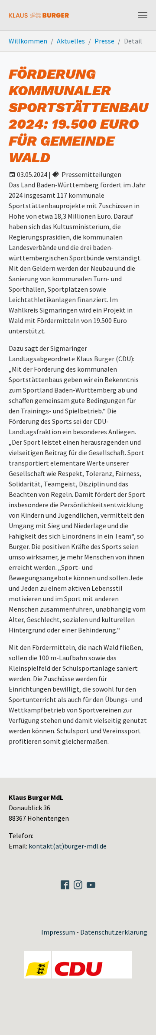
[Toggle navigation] (142, 15)
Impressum (58, 932)
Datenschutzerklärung (113, 932)
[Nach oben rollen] (143, 1022)
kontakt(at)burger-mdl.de (68, 846)
